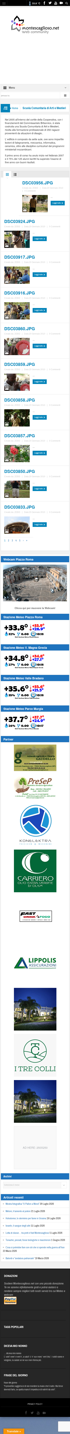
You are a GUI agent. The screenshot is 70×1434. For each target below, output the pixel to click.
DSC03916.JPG (19, 292)
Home (15, 108)
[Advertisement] (35, 56)
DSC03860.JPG (19, 328)
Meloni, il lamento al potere (18, 1211)
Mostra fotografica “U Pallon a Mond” (22, 1204)
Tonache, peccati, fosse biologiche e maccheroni (28, 1240)
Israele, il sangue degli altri (18, 1225)
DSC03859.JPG (19, 364)
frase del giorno (10, 1382)
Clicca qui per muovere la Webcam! (35, 608)
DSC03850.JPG (19, 471)
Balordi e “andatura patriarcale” (20, 1258)
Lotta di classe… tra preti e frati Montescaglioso (27, 1233)
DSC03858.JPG (19, 399)
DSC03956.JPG (37, 182)
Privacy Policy (35, 1404)
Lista (15, 175)
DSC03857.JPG (19, 435)
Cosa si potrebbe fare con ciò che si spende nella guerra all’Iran (35, 1247)
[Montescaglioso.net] (35, 24)
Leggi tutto (56, 203)
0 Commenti (30, 191)
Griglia (7, 175)
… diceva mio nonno (12, 1353)
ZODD (35, 188)
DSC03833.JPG (19, 506)
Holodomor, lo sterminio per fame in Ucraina (26, 1218)
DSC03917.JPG (19, 257)
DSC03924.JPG (19, 221)
